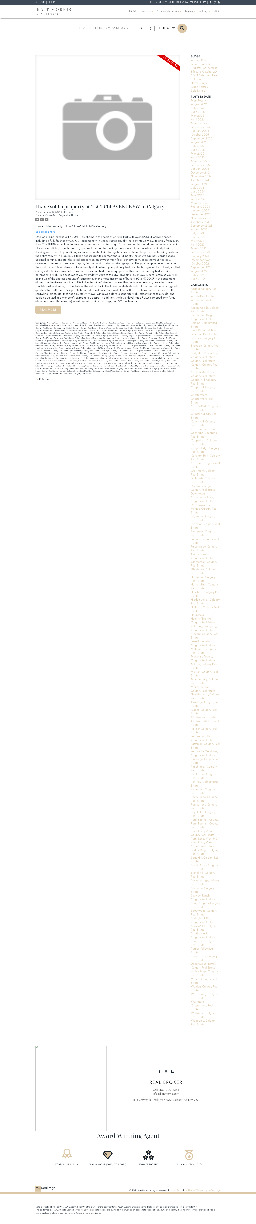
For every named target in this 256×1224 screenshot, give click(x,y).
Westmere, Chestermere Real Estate (157, 371)
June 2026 (198, 112)
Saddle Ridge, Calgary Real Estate (134, 361)
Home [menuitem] (132, 11)
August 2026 (199, 104)
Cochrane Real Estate (44, 333)
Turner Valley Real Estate (92, 369)
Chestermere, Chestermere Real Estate (70, 331)
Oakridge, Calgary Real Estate (114, 351)
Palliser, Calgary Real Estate (74, 353)
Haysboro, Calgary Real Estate (114, 343)
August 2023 (199, 229)
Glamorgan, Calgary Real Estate (140, 341)
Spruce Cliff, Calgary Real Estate (150, 366)
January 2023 (200, 256)
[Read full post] (107, 129)
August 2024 (199, 184)
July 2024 (197, 188)
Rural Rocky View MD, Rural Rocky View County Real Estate (93, 361)
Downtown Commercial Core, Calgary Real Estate (203, 497)
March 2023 (199, 248)
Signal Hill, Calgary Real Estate (79, 363)
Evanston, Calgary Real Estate (134, 338)
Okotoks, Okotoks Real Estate (48, 353)
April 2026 (198, 119)
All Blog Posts (199, 60)
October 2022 (200, 263)
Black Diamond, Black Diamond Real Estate (86, 325)
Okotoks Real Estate (163, 351)
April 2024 (198, 199)
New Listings (199, 83)
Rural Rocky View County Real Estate (51, 361)
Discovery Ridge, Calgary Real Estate (136, 336)
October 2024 (200, 180)
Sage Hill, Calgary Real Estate (163, 361)
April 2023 (198, 244)
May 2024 (197, 195)
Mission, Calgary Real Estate (137, 348)
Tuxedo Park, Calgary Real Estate (118, 369)
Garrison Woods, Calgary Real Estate (108, 341)
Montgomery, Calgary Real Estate (165, 348)
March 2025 (199, 161)
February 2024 (200, 207)
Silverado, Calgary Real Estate (138, 363)
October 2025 (200, 135)
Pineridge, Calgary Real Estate (55, 356)
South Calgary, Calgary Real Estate (57, 366)
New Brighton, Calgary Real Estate (84, 351)
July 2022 (197, 275)
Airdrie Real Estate (81, 323)
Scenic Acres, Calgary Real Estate (49, 363)
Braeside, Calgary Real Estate (146, 325)
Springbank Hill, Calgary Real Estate (119, 366)
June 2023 (198, 237)
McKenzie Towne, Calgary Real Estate (82, 348)
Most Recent (198, 100)
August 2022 (199, 271)
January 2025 (200, 169)
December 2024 (201, 172)
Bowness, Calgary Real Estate (119, 325)
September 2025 (201, 138)
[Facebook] (210, 2)
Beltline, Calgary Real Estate (54, 325)
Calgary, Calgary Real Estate (85, 328)
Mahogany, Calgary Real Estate (50, 348)
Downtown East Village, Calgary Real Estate (73, 338)
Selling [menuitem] (203, 11)
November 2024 (201, 176)
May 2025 (197, 153)
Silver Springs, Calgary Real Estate (109, 363)
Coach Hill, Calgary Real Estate (158, 331)
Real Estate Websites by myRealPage (202, 1190)
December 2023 (201, 214)
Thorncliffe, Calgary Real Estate (67, 369)
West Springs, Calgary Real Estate (126, 371)
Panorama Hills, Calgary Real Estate (104, 353)
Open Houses (199, 87)
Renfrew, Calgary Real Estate (141, 356)
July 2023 (197, 233)
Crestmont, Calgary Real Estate (76, 336)
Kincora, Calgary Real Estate (135, 346)
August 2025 (199, 142)
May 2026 (197, 116)
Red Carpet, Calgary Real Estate (113, 356)
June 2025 (198, 150)
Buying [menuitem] (189, 11)
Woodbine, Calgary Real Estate (77, 374)
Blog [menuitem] (216, 11)
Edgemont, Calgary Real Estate (106, 338)
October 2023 (200, 222)
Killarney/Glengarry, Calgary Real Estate (104, 346)
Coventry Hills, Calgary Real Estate (161, 333)
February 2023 (200, 252)
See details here (45, 232)
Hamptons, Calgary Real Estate (56, 343)
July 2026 (197, 108)
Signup (40, 2)
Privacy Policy (176, 1190)
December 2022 (201, 260)
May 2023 (197, 241)
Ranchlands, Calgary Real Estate (84, 356)
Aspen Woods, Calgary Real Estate (129, 323)
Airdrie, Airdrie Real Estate (101, 323)
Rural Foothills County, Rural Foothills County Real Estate (155, 358)
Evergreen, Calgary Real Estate (162, 338)
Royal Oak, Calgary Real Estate (116, 358)
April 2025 (198, 157)
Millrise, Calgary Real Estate (111, 348)
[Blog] (219, 2)
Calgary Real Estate (62, 328)
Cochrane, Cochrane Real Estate (69, 333)
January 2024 (200, 210)
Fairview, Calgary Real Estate (48, 341)
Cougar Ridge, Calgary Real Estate (129, 333)
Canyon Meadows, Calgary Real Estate (116, 328)
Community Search (168, 11)
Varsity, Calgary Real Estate (72, 371)
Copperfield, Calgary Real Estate (99, 333)
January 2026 (200, 131)
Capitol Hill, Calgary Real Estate (148, 328)
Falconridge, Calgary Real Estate (76, 341)
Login (52, 2)
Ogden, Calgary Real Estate (140, 351)
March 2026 (199, 123)
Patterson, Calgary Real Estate (134, 353)
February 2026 (200, 127)
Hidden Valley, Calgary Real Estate (144, 343)
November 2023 (201, 218)
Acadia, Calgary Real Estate (59, 323)
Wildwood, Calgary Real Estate (49, 374)
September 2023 (201, 225)
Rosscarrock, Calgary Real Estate (86, 358)
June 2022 (198, 279)
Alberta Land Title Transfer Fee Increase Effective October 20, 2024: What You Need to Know (205, 72)
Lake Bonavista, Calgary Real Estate (164, 346)
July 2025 (197, 146)
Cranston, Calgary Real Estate (48, 336)
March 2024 (199, 203)
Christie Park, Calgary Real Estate (62, 215)
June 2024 (198, 191)
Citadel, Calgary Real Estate (131, 331)
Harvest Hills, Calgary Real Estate (85, 343)
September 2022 (201, 267)
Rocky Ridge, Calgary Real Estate (56, 358)
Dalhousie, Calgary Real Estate (105, 336)
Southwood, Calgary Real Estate (88, 366)
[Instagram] (214, 2)
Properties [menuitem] (145, 11)
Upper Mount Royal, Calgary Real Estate (152, 369)
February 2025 (200, 165)
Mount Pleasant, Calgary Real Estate (52, 351)
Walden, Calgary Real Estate (97, 371)
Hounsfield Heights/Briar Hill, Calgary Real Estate (63, 346)
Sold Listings (199, 91)
